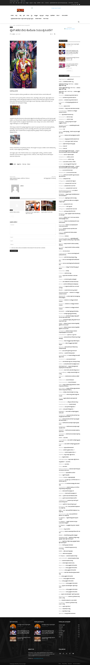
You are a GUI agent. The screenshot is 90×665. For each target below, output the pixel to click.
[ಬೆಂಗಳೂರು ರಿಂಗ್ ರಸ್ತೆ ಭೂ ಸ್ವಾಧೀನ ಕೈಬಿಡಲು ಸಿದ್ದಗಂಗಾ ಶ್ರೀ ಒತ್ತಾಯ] (33, 206)
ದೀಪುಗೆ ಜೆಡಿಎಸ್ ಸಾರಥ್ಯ (66, 608)
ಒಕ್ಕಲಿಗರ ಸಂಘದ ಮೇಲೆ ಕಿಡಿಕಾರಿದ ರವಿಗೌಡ (70, 495)
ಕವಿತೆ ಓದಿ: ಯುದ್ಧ (71, 159)
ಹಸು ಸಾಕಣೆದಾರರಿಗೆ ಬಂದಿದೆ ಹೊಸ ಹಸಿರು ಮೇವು (70, 281)
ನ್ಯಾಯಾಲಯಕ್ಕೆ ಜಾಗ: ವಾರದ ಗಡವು (46, 212)
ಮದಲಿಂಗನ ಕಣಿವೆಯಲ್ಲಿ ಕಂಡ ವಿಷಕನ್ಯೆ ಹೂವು (71, 284)
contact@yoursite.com (38, 658)
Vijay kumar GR (62, 296)
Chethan (60, 323)
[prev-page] (10, 216)
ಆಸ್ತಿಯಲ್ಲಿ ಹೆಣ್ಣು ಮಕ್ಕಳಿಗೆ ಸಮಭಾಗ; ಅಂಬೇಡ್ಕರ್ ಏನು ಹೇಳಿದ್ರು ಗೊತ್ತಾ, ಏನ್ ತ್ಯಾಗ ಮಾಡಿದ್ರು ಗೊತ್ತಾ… (69, 240)
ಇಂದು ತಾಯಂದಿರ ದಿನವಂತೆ (70, 359)
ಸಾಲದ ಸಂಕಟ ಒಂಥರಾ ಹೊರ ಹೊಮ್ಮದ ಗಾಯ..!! (72, 370)
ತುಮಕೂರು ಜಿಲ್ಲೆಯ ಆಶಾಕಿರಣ (15, 212)
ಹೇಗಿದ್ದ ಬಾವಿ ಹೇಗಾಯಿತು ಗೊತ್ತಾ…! (73, 401)
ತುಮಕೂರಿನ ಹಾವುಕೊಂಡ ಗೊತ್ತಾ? (71, 555)
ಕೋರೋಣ (67, 236)
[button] (78, 21)
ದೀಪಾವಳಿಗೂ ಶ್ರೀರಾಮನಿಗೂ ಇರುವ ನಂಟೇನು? (69, 600)
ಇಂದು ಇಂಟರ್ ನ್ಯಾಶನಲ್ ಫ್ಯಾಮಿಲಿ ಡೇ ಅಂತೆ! (69, 350)
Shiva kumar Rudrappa (63, 292)
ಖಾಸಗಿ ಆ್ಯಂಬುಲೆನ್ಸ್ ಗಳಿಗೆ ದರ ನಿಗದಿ (69, 211)
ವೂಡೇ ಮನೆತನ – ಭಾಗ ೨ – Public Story (65, 91)
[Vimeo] (77, 4)
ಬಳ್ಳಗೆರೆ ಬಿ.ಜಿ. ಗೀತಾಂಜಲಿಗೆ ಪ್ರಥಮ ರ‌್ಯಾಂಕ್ (70, 504)
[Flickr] (66, 653)
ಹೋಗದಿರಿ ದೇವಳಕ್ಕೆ (72, 404)
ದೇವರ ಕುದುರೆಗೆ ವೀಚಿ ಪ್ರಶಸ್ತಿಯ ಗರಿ (68, 490)
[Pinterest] (25, 37)
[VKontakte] (73, 653)
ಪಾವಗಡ (14, 164)
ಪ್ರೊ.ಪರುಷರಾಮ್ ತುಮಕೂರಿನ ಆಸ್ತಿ (67, 114)
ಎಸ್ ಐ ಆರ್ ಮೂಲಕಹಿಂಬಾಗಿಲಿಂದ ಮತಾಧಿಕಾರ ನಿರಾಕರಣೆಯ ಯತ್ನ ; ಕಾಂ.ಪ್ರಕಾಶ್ (72, 65)
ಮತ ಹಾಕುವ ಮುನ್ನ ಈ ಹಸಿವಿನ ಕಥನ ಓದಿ (71, 95)
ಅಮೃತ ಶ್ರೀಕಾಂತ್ (61, 461)
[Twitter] (76, 4)
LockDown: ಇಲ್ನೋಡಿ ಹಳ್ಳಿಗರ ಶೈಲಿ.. (69, 477)
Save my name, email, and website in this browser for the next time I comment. (28, 247)
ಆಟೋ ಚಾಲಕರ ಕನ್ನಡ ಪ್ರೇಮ (68, 551)
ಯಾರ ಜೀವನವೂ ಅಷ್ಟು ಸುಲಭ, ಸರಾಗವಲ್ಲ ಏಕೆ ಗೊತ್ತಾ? (71, 361)
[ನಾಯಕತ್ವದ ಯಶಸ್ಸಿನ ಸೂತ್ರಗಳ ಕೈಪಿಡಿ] (62, 46)
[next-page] (13, 216)
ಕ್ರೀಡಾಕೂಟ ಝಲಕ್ (70, 79)
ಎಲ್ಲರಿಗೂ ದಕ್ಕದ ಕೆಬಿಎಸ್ (66, 606)
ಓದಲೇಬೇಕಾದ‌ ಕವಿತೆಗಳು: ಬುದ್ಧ (68, 81)
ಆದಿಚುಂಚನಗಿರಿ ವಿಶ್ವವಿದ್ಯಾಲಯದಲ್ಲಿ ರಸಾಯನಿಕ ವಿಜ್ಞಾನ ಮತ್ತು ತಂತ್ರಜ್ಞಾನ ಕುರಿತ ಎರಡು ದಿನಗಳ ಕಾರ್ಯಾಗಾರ (72, 52)
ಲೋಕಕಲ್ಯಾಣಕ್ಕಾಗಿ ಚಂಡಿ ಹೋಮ (67, 545)
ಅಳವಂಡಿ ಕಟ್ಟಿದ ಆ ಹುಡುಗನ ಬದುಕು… (68, 562)
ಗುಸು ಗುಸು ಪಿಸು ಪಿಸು (66, 251)
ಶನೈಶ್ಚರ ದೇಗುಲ (19, 164)
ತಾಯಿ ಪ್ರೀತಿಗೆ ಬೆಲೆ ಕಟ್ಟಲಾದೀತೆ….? (70, 406)
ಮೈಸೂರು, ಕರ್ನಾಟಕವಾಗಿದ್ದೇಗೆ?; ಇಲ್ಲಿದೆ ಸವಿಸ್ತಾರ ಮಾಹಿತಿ (70, 594)
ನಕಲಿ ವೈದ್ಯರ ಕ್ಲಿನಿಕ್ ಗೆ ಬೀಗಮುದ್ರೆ (50, 178)
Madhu (60, 510)
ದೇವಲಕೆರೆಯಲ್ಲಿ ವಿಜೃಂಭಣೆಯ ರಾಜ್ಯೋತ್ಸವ (70, 535)
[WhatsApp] (28, 37)
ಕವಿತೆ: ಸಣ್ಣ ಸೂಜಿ (69, 206)
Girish (60, 495)
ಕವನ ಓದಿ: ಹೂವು (70, 116)
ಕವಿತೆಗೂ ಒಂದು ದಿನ (70, 156)
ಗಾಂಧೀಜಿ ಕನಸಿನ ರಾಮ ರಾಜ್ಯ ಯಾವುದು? (71, 290)
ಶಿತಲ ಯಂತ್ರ (24, 164)
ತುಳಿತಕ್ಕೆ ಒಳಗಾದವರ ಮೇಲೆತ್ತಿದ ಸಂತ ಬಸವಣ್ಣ (70, 392)
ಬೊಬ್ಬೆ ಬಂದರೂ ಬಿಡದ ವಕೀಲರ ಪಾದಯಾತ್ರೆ (72, 108)
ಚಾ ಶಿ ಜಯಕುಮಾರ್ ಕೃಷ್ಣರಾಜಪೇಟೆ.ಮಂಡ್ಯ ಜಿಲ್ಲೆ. (66, 150)
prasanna (61, 99)
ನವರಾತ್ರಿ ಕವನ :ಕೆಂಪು (66, 178)
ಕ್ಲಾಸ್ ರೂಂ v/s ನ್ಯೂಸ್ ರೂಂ (71, 334)
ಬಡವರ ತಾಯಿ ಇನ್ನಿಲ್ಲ (68, 273)
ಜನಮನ (14, 25)
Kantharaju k (61, 411)
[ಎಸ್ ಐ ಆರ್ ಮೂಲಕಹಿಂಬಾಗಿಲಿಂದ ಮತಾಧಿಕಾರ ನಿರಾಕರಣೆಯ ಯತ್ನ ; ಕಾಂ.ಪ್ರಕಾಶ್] (62, 65)
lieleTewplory (61, 194)
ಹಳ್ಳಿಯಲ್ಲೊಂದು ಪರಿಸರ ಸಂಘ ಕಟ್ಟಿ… (71, 198)
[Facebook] (72, 4)
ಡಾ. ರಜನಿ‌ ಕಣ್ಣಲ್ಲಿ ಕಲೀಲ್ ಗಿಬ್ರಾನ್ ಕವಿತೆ (70, 164)
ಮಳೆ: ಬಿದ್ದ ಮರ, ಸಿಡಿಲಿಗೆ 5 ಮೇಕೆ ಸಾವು (71, 141)
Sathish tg (61, 353)
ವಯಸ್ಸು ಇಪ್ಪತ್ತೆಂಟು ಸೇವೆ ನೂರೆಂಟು (71, 565)
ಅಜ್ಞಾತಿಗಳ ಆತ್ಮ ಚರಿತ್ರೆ (65, 474)
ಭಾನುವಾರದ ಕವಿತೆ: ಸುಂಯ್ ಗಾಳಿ (70, 183)
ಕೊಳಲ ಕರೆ (65, 146)
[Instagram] (74, 4)
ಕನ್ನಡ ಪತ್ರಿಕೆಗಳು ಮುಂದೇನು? (70, 472)
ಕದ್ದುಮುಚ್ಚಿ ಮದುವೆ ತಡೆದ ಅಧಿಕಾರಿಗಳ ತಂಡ (72, 139)
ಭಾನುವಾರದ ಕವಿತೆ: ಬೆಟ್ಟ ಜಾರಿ (71, 181)
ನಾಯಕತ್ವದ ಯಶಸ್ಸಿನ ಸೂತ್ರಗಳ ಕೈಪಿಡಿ (72, 44)
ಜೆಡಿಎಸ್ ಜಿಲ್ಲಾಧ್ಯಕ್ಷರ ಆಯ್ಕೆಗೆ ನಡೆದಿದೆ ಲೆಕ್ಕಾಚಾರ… (72, 340)
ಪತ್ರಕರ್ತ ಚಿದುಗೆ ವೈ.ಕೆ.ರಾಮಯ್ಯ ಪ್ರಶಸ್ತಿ (69, 143)
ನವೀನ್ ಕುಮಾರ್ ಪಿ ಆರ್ (63, 366)
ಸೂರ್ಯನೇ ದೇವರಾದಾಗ (70, 379)
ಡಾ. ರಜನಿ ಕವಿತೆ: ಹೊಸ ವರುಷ (67, 170)
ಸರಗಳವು (67, 270)
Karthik (60, 437)
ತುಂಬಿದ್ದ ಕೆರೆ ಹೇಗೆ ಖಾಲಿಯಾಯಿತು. (70, 613)
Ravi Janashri (61, 311)
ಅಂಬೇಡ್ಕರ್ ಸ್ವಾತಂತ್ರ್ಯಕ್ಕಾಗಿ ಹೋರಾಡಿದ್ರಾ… (72, 311)
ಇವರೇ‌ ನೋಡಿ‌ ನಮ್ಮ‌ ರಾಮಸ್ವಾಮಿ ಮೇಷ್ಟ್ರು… (70, 257)
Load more (69, 70)
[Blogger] (60, 653)
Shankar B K (61, 430)
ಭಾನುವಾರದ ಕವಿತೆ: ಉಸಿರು (68, 204)
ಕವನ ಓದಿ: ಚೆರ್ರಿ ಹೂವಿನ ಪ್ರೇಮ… (69, 154)
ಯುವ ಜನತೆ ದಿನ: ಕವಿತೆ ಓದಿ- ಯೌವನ (69, 161)
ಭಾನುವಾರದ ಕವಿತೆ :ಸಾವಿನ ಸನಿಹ (71, 208)
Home (11, 25)
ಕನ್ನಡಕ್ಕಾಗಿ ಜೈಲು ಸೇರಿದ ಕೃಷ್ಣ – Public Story (66, 83)
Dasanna (60, 535)
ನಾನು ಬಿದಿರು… (65, 437)
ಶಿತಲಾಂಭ (28, 164)
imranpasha (61, 121)
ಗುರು (64, 129)
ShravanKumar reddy (63, 537)
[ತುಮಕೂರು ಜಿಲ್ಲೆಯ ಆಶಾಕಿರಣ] (17, 206)
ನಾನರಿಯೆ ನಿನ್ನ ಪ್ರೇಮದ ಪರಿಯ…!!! (68, 449)
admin (14, 34)
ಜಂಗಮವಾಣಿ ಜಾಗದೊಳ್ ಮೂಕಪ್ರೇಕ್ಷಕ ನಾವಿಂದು (71, 363)
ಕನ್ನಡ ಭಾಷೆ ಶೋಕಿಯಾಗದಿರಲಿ (69, 447)
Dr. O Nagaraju (62, 517)
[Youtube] (79, 4)
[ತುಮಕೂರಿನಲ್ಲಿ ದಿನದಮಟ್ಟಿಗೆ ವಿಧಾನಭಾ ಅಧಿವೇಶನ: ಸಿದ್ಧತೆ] (62, 59)
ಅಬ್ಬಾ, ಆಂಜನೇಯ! (67, 529)
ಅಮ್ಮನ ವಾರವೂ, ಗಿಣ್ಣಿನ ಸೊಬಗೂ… (69, 454)
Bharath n (61, 290)
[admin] (11, 34)
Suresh (60, 81)
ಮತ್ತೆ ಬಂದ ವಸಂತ (67, 106)
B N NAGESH (61, 108)
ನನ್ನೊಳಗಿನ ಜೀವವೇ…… (66, 457)
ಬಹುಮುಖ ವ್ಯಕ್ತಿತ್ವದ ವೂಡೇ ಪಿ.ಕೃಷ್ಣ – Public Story (67, 87)
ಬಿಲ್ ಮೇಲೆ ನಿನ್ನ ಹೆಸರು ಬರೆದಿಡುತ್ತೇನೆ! (70, 279)
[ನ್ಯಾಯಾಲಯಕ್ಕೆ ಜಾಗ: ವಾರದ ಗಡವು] (48, 206)
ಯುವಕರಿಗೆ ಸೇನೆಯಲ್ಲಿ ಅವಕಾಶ (69, 353)
